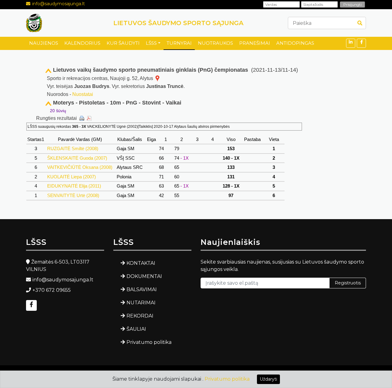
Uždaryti (268, 379)
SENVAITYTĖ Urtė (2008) (73, 195)
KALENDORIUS (82, 43)
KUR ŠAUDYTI (123, 43)
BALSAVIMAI (141, 289)
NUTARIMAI (141, 303)
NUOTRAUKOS (215, 43)
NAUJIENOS (43, 43)
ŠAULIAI (136, 329)
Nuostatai (82, 94)
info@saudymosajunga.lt (58, 3)
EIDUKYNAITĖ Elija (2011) (74, 185)
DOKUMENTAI (144, 276)
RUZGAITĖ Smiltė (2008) (73, 148)
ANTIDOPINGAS (295, 43)
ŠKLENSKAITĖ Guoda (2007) (77, 158)
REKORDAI (139, 316)
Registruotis (348, 283)
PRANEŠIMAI (254, 43)
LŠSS (151, 43)
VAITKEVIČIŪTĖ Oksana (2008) (80, 167)
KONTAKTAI (140, 263)
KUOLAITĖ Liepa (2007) (71, 176)
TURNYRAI (179, 43)
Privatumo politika (149, 342)
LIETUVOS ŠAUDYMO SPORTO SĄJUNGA (178, 23)
